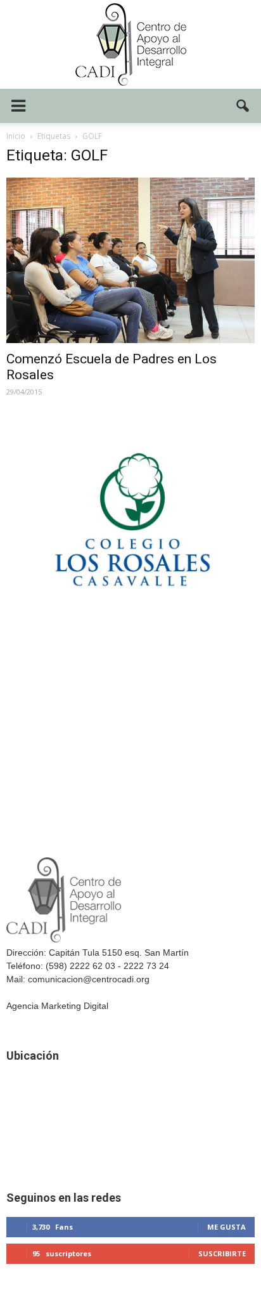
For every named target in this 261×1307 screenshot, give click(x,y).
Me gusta (226, 1227)
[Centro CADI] (130, 44)
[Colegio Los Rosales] (130, 620)
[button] (243, 106)
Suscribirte (222, 1253)
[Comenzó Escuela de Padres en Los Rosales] (130, 260)
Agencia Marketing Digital (57, 1006)
